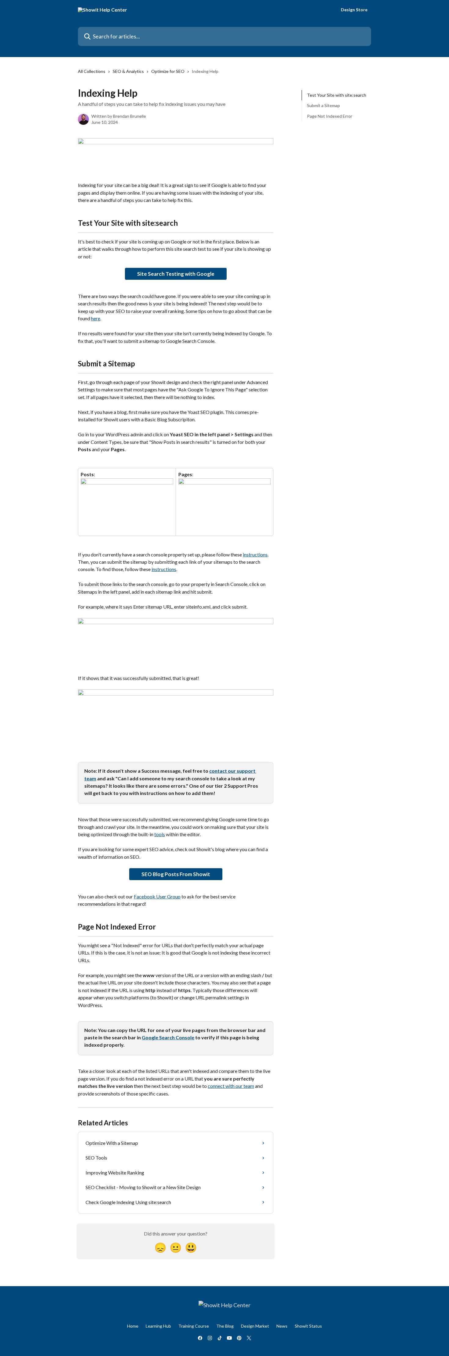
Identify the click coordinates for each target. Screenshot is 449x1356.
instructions (255, 554)
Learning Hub (158, 1326)
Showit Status (308, 1326)
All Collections (91, 71)
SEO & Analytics (128, 71)
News (281, 1326)
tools (159, 834)
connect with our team (231, 1086)
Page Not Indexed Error (329, 116)
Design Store (354, 10)
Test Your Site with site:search (336, 95)
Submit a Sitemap (323, 105)
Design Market (255, 1326)
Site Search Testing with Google (175, 274)
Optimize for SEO (167, 71)
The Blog (225, 1326)
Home (132, 1326)
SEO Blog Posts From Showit (175, 874)
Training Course (193, 1326)
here (95, 318)
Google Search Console (168, 1037)
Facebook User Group (157, 896)
